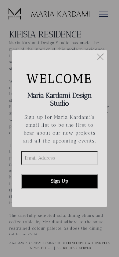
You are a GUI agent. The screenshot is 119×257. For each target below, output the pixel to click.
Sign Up (59, 181)
